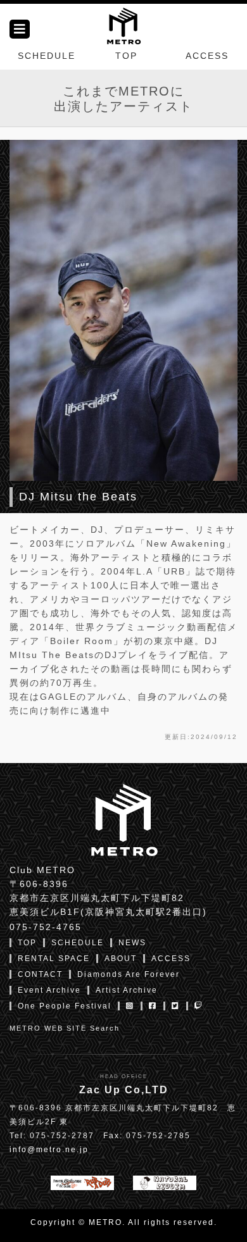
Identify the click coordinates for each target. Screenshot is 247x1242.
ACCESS (207, 56)
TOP (126, 56)
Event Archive (49, 990)
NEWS (132, 942)
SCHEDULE (46, 56)
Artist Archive (127, 990)
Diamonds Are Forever (128, 974)
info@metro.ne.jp (49, 1149)
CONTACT (40, 974)
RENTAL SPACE (54, 958)
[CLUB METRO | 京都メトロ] (123, 25)
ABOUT (120, 958)
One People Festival (64, 1006)
